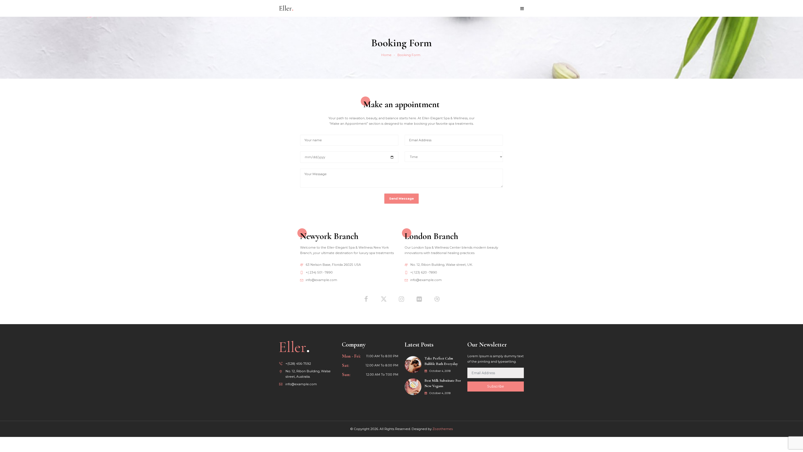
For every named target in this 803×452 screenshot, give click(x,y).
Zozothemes (442, 429)
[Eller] (286, 8)
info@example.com (321, 280)
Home (386, 55)
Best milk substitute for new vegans (443, 383)
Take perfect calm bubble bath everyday (441, 361)
